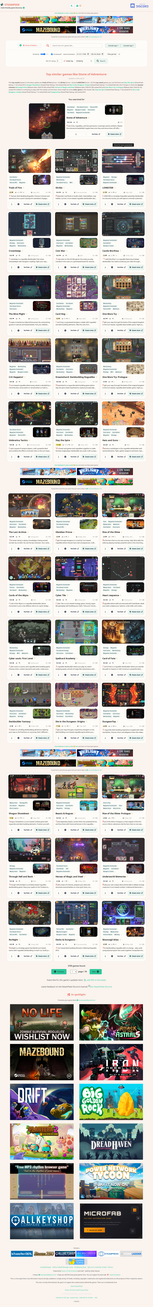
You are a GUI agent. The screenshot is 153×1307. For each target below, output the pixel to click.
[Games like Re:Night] (19, 956)
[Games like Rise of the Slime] (112, 548)
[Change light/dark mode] (71, 5)
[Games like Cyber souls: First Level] (19, 675)
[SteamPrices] (108, 1254)
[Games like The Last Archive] (19, 548)
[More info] (75, 134)
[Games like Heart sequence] (112, 611)
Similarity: (36, 54)
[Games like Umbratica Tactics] (19, 456)
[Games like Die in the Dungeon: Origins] (65, 738)
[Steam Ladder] (131, 1254)
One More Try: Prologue (114, 87)
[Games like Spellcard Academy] (65, 675)
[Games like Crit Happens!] (19, 393)
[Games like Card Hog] (65, 330)
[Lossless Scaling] (76, 1262)
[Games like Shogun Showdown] (19, 830)
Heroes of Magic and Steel (65, 87)
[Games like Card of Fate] (112, 675)
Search (102, 61)
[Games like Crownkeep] (19, 267)
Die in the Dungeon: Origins (80, 85)
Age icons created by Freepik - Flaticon (100, 1267)
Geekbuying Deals (80, 1267)
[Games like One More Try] (112, 330)
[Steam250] (44, 1254)
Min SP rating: (51, 61)
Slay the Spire (129, 82)
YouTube (95, 134)
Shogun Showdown (33, 85)
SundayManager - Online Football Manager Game (56, 1267)
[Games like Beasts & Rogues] (65, 830)
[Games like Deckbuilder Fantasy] (19, 738)
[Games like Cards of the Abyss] (19, 611)
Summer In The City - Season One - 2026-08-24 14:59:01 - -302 (76, 1298)
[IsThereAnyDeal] (22, 1254)
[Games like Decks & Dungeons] (65, 956)
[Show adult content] (79, 5)
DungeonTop (55, 92)
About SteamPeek (76, 1286)
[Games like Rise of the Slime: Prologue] (112, 830)
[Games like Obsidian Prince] (65, 548)
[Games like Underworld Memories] (112, 893)
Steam (63, 1271)
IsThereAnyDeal (71, 1271)
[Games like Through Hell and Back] (19, 893)
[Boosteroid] (86, 1254)
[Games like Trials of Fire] (19, 204)
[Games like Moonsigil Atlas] (112, 956)
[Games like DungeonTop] (112, 738)
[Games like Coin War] (65, 267)
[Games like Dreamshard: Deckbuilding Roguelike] (65, 393)
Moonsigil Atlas (21, 87)
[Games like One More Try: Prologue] (112, 393)
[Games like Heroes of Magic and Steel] (65, 893)
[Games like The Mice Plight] (19, 330)
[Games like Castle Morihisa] (112, 267)
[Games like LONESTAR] (112, 204)
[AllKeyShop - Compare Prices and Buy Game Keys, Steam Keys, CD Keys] (65, 1254)
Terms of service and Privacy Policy (76, 1290)
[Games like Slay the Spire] (65, 456)
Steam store (115, 134)
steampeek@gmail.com (95, 37)
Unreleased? (57, 54)
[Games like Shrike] (65, 204)
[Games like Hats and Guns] (112, 456)
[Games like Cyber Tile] (65, 611)
